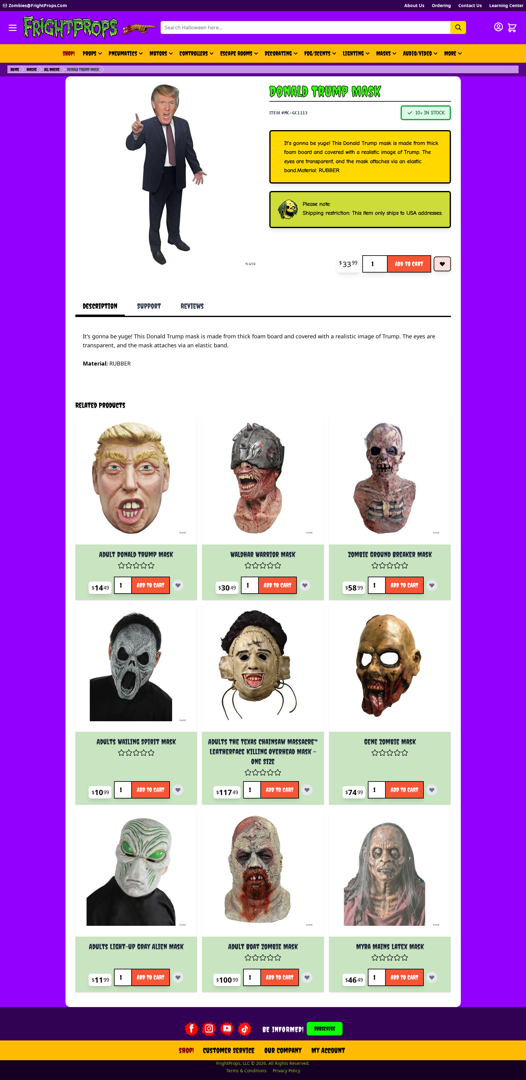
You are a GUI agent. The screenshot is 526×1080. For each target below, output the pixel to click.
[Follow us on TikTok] (245, 1028)
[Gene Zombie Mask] (390, 671)
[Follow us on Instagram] (209, 1028)
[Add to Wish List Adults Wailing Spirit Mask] (177, 789)
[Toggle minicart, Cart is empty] (512, 27)
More (454, 55)
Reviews (192, 306)
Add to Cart (409, 263)
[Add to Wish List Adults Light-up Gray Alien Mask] (177, 977)
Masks (383, 53)
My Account (328, 1050)
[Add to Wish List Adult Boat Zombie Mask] (307, 977)
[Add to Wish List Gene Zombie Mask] (431, 789)
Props (89, 53)
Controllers (193, 53)
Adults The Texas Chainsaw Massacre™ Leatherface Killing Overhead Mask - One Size (263, 751)
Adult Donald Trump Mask (136, 554)
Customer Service (229, 1050)
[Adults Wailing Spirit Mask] (136, 671)
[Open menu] (12, 28)
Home (15, 69)
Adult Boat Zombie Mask (263, 946)
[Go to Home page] (71, 27)
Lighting (353, 53)
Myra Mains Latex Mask (390, 946)
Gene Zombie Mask (390, 741)
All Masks (52, 69)
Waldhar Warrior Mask (262, 554)
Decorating (278, 53)
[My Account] (498, 26)
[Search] (458, 27)
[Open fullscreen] (166, 174)
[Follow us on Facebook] (191, 1028)
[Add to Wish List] (442, 263)
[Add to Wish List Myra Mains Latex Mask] (431, 977)
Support (149, 306)
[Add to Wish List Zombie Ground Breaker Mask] (431, 585)
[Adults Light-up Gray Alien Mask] (136, 876)
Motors (158, 53)
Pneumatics (123, 53)
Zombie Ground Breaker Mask (390, 554)
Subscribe (324, 1028)
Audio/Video (417, 53)
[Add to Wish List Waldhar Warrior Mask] (304, 585)
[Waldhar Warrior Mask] (263, 483)
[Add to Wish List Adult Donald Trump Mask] (177, 585)
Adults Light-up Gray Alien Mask (136, 946)
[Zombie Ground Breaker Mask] (390, 483)
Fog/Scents (317, 53)
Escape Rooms (236, 53)
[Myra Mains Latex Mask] (390, 876)
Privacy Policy (286, 1071)
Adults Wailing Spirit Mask (136, 741)
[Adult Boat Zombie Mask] (263, 876)
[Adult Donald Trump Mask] (136, 483)
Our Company (282, 1050)
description (100, 306)
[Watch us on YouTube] (227, 1028)
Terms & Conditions (246, 1071)
